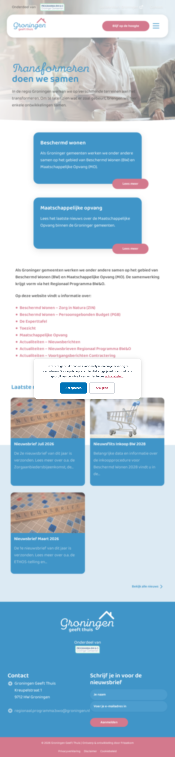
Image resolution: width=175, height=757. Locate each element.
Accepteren (74, 388)
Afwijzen (102, 388)
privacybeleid (114, 376)
